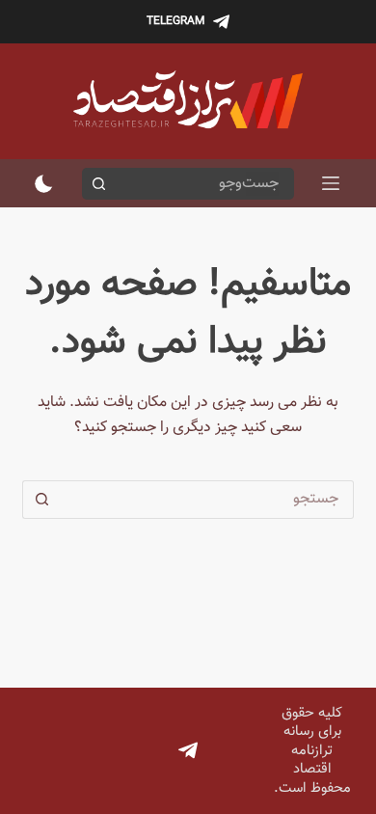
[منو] (330, 183)
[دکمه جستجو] (98, 184)
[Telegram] (188, 750)
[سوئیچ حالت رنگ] (44, 184)
